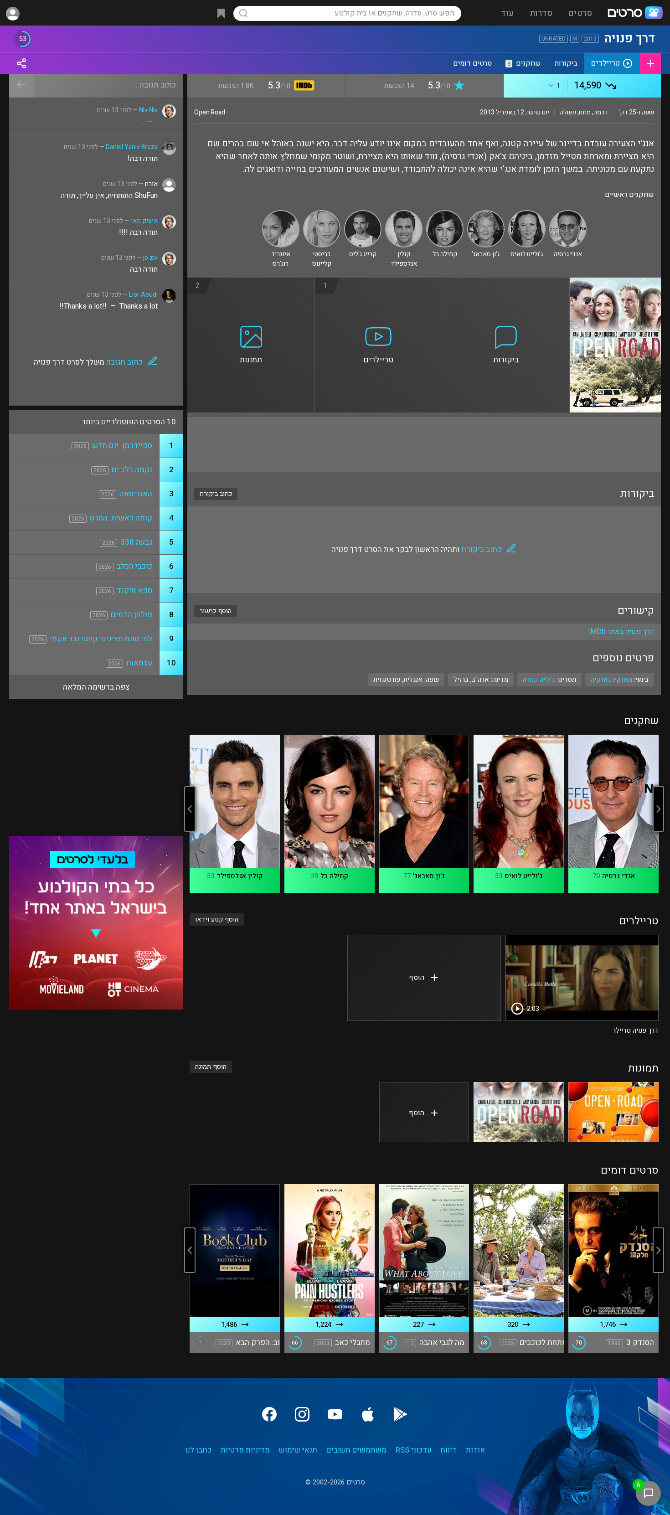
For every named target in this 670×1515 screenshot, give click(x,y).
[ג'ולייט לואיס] (526, 214)
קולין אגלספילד (239, 876)
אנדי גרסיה (618, 876)
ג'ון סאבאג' (429, 876)
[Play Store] (400, 1414)
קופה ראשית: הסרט (121, 518)
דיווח (449, 1450)
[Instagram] (302, 1414)
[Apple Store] (368, 1414)
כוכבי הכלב (134, 566)
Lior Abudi (143, 294)
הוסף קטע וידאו (216, 919)
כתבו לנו (198, 1450)
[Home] (635, 13)
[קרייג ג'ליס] (362, 214)
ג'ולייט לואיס (523, 876)
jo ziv (150, 258)
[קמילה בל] (444, 214)
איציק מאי (144, 221)
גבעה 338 (136, 542)
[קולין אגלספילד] (403, 214)
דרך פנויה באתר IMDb (621, 631)
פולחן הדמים (131, 614)
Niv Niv (148, 110)
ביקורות (566, 63)
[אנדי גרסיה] (567, 214)
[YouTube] (335, 1414)
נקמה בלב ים (132, 469)
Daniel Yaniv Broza (132, 147)
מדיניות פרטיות (245, 1450)
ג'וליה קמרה (539, 680)
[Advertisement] (424, 444)
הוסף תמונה (211, 1067)
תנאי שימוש (298, 1450)
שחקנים (524, 63)
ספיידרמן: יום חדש (122, 445)
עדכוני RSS (414, 1450)
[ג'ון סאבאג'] (485, 214)
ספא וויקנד (134, 590)
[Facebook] (269, 1414)
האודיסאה (135, 494)
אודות (475, 1450)
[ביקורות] (506, 283)
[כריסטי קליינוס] (321, 214)
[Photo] (613, 1112)
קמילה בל (334, 876)
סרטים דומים (472, 63)
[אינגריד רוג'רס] (280, 214)
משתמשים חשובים (356, 1450)
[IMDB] (302, 86)
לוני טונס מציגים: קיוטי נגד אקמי (101, 638)
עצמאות (139, 663)
